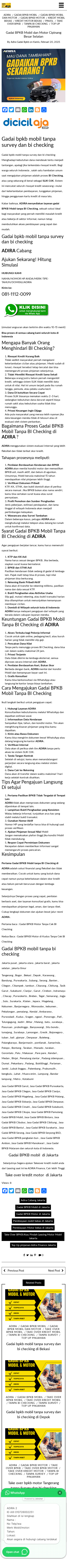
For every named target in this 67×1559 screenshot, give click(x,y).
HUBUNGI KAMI (11, 273)
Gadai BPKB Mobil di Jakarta (33, 1207)
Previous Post (15, 1270)
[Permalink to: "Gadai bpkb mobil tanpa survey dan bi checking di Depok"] (33, 1376)
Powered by (34, 1499)
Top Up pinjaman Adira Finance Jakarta (33, 1245)
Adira (7, 15)
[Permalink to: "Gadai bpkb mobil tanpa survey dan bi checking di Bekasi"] (33, 1305)
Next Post (54, 1270)
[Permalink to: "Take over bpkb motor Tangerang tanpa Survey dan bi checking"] (33, 1444)
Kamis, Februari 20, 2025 (46, 42)
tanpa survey (48, 1335)
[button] (60, 1492)
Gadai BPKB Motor (32, 18)
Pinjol (49, 21)
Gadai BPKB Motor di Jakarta (33, 1214)
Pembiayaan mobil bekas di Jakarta (33, 1221)
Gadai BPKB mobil (25, 15)
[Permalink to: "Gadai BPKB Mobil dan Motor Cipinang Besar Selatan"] (33, 75)
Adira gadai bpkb (20, 42)
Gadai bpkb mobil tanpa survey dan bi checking (29, 155)
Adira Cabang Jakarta (33, 1200)
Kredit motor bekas (28, 21)
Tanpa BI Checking (36, 24)
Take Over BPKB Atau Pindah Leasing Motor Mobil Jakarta (33, 1236)
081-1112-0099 (16, 294)
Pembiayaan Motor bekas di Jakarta (33, 1228)
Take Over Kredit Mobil (43, 1332)
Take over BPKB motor (41, 1468)
